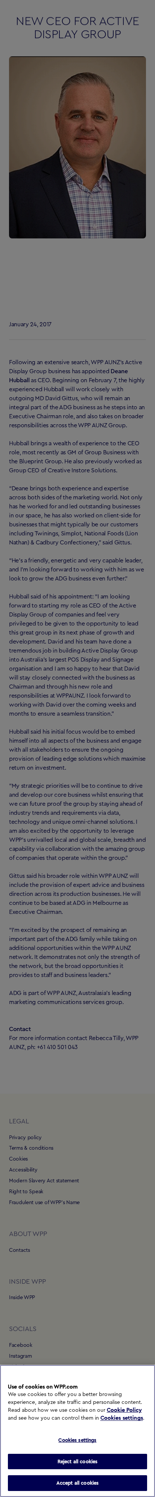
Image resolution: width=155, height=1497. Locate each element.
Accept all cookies (77, 1482)
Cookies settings (121, 1418)
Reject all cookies (77, 1461)
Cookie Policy (124, 1410)
